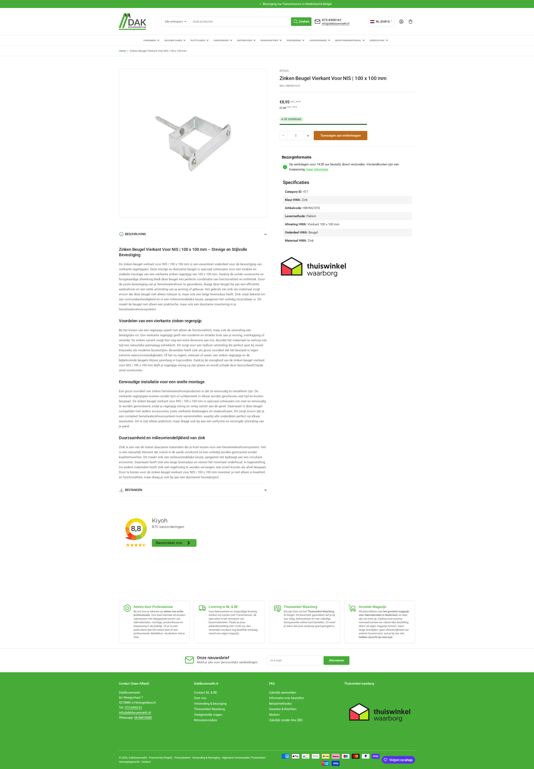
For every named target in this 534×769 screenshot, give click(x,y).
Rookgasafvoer (269, 40)
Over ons (200, 698)
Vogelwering (294, 40)
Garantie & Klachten (282, 709)
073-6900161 (332, 20)
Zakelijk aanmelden (282, 692)
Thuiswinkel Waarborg (209, 709)
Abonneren (336, 660)
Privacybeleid (182, 757)
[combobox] (251, 22)
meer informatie (317, 169)
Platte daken (197, 40)
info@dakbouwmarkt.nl (335, 23)
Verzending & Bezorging (206, 757)
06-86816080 (143, 718)
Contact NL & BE (205, 692)
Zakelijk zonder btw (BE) (286, 720)
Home (122, 50)
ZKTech (284, 70)
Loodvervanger (318, 40)
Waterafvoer (244, 40)
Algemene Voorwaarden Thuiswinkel (243, 757)
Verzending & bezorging (210, 704)
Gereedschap (377, 40)
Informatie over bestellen (286, 698)
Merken (274, 715)
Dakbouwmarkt (138, 757)
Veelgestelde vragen (208, 715)
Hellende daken (173, 40)
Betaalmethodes (280, 704)
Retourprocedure (205, 720)
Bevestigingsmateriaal (348, 40)
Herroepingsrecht (129, 761)
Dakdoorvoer (221, 40)
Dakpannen (150, 40)
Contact (146, 761)
